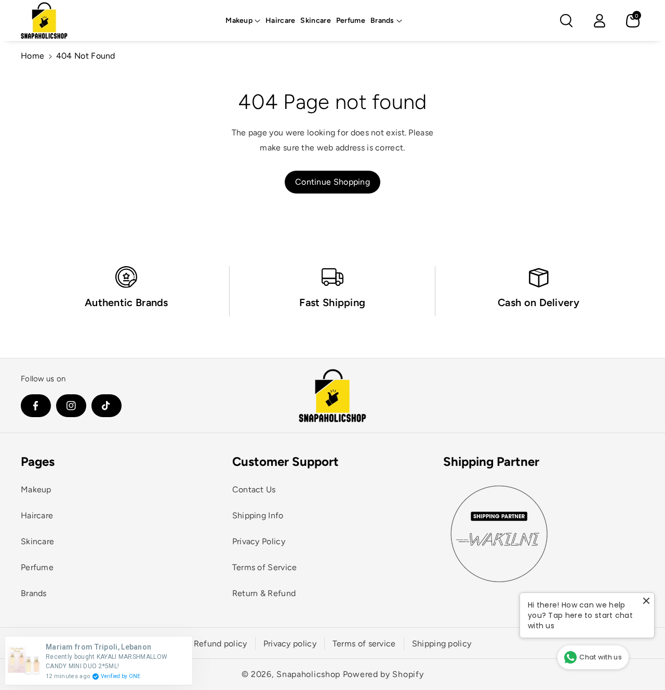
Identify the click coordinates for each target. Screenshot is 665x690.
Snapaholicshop (308, 674)
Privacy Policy (258, 541)
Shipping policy (442, 643)
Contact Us (254, 489)
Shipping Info (258, 515)
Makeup (238, 20)
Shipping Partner (491, 461)
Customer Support (285, 461)
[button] (242, 20)
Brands (382, 20)
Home (32, 56)
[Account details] (599, 20)
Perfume (37, 567)
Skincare (37, 541)
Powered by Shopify (383, 674)
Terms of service (364, 643)
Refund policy (220, 643)
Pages (38, 461)
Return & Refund (264, 593)
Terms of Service (264, 567)
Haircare (37, 515)
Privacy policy (289, 643)
